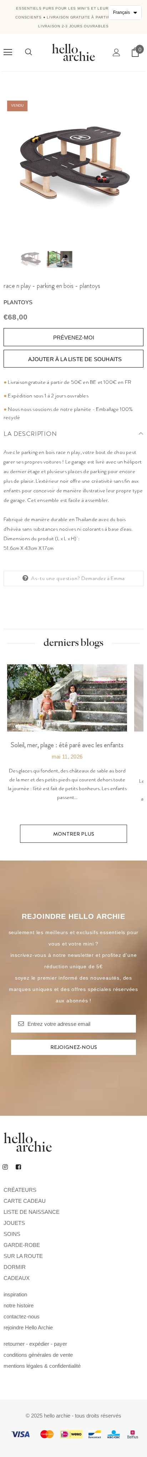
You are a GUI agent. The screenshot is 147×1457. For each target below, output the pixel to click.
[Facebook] (18, 1166)
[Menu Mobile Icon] (8, 52)
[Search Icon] (28, 52)
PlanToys (18, 302)
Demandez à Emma (103, 578)
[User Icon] (116, 52)
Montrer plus (73, 834)
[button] (125, 13)
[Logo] (73, 52)
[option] (73, 166)
